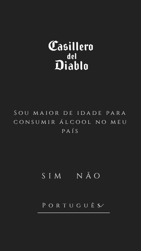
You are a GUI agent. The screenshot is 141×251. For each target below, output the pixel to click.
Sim (53, 176)
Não (88, 176)
